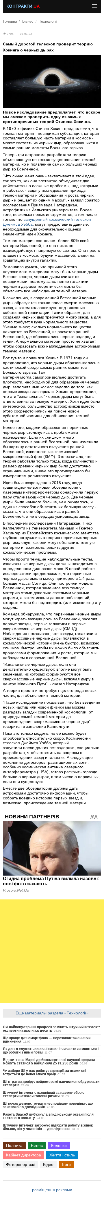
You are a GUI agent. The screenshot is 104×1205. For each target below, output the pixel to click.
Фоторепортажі (20, 1164)
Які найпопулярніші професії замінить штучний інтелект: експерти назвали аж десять (51, 1029)
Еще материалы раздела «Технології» (52, 1013)
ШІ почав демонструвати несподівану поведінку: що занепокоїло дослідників (48, 1105)
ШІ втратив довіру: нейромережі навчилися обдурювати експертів (51, 1083)
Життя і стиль (62, 1155)
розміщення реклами (52, 1189)
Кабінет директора (23, 1155)
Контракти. (23, 6)
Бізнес (28, 22)
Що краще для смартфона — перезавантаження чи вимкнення (46, 1039)
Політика (14, 1145)
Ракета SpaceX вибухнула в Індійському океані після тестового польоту (48, 1116)
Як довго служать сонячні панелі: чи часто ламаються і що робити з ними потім (51, 1050)
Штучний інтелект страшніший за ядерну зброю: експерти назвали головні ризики (44, 1094)
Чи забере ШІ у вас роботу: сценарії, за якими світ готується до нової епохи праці (45, 1072)
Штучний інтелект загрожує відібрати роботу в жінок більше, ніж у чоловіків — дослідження (48, 1127)
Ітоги (66, 1164)
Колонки (59, 1145)
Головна (10, 22)
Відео (48, 1164)
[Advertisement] (52, 951)
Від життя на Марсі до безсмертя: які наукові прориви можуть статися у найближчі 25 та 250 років (49, 1061)
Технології (48, 22)
